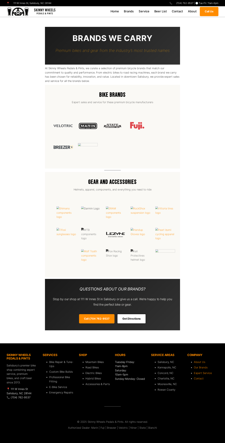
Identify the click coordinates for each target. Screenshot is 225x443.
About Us (199, 362)
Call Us (209, 11)
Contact (199, 378)
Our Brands (201, 367)
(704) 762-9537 (185, 3)
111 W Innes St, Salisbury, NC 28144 (32, 3)
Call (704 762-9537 (97, 318)
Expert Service (203, 373)
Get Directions (131, 318)
